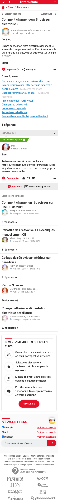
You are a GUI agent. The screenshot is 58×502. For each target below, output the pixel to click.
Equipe (26, 456)
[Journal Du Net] (15, 485)
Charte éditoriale (37, 456)
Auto (6, 432)
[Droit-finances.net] (42, 485)
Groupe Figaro (26, 465)
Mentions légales (11, 465)
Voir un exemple (47, 427)
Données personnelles (13, 462)
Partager (31, 69)
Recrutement (44, 459)
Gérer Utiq (50, 462)
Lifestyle (8, 427)
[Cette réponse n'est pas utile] (33, 178)
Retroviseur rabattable (14, 112)
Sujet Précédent (13, 13)
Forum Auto (23, 7)
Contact (11, 459)
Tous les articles (24, 459)
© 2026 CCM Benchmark (44, 465)
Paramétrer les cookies (34, 462)
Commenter (12, 178)
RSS (35, 459)
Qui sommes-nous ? (12, 456)
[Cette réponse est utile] (23, 178)
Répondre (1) (12, 69)
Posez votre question (40, 186)
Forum (11, 7)
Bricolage (8, 436)
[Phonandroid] (42, 498)
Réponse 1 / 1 (9, 133)
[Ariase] (15, 498)
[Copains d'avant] (15, 492)
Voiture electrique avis (14, 108)
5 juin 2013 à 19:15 (27, 33)
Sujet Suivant (47, 13)
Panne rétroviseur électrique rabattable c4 (25, 116)
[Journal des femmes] (15, 479)
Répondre (17, 186)
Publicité (50, 456)
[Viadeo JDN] (42, 492)
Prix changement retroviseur (17, 100)
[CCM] (42, 479)
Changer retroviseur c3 (14, 104)
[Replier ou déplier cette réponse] (54, 132)
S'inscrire (29, 403)
